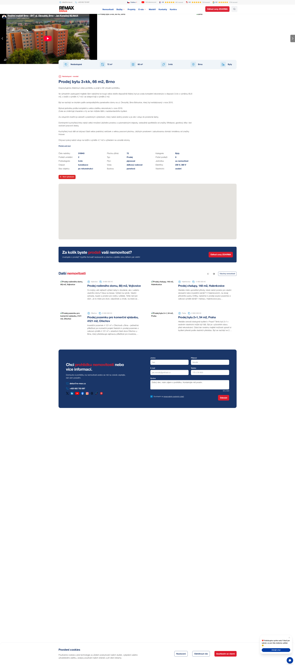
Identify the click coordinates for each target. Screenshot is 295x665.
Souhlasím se (158, 396)
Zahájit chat (276, 650)
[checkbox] (151, 396)
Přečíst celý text (65, 146)
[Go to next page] (213, 274)
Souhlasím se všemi (225, 654)
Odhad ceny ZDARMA (217, 9)
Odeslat (223, 398)
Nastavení (181, 654)
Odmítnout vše (201, 654)
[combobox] (132, 2)
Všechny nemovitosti (227, 274)
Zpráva (153, 378)
